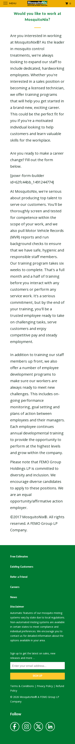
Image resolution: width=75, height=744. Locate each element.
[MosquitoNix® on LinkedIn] (50, 727)
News (13, 597)
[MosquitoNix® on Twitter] (38, 727)
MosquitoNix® (29, 697)
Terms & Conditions (22, 686)
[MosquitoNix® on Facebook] (14, 727)
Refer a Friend (18, 577)
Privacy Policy (45, 686)
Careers (14, 587)
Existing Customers (21, 566)
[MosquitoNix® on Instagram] (26, 727)
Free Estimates (19, 556)
